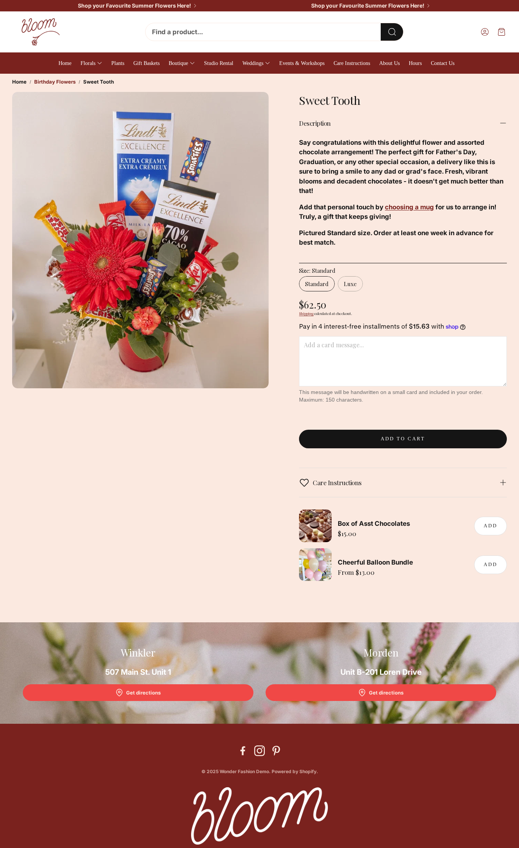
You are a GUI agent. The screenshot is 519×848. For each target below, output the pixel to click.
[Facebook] (242, 750)
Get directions (143, 693)
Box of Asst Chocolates (374, 523)
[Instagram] (259, 750)
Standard (317, 284)
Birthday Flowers (55, 82)
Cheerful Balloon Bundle (375, 562)
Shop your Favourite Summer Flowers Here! (134, 5)
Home (19, 82)
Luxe (350, 284)
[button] (274, 32)
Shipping (306, 313)
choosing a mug (409, 207)
